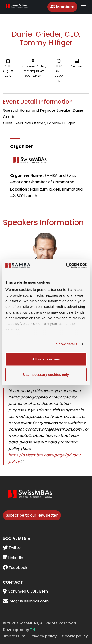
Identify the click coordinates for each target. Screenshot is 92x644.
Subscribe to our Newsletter (32, 515)
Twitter (15, 547)
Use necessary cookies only (46, 375)
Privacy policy (43, 636)
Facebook (17, 567)
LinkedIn (15, 557)
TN (32, 629)
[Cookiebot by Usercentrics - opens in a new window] (66, 266)
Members (64, 6)
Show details (66, 344)
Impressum (14, 636)
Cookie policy (75, 636)
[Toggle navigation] (83, 7)
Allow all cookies (46, 359)
